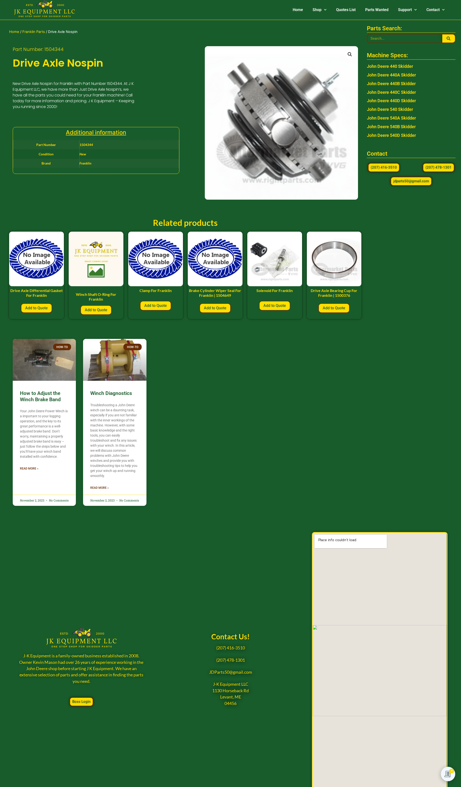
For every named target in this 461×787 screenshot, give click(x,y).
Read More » (29, 468)
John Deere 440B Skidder (391, 83)
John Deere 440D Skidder (391, 100)
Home (298, 9)
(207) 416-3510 (230, 647)
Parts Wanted (376, 9)
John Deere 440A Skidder (391, 74)
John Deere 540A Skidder (391, 118)
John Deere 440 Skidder (390, 66)
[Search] (448, 38)
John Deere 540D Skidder (391, 135)
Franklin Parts (33, 32)
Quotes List (346, 9)
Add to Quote (36, 308)
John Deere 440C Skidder (391, 92)
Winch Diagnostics (111, 393)
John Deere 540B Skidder (391, 126)
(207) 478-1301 (230, 660)
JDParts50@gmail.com (230, 672)
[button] (350, 54)
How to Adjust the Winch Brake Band (40, 396)
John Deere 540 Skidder (390, 109)
